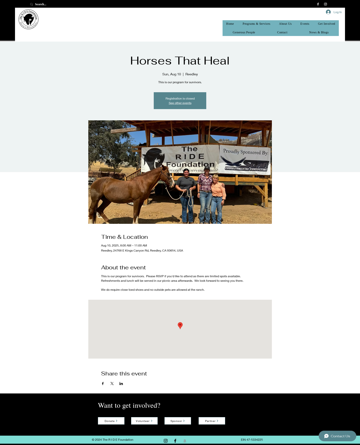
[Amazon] (184, 440)
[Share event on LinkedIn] (121, 383)
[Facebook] (318, 4)
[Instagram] (325, 4)
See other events (180, 103)
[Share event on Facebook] (103, 383)
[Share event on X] (112, 383)
